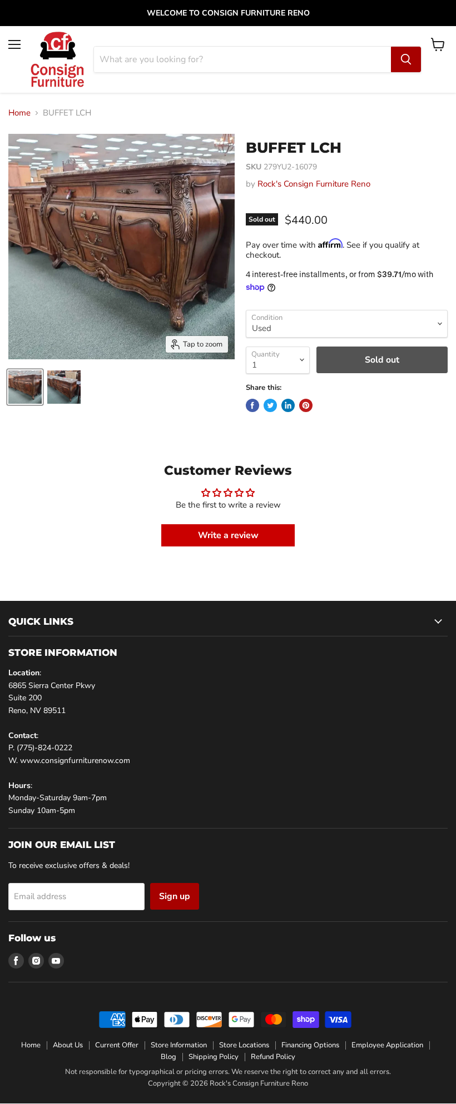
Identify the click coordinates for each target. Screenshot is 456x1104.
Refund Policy (273, 1057)
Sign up (174, 896)
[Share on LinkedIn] (288, 405)
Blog (168, 1057)
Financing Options (310, 1045)
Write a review (228, 535)
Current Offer (116, 1045)
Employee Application (387, 1045)
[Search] (406, 59)
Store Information (179, 1045)
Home (19, 113)
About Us (68, 1045)
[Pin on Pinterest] (306, 405)
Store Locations (244, 1045)
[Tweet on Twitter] (270, 405)
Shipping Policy (214, 1057)
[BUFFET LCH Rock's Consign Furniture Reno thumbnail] (25, 387)
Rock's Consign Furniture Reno (313, 183)
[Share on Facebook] (252, 405)
